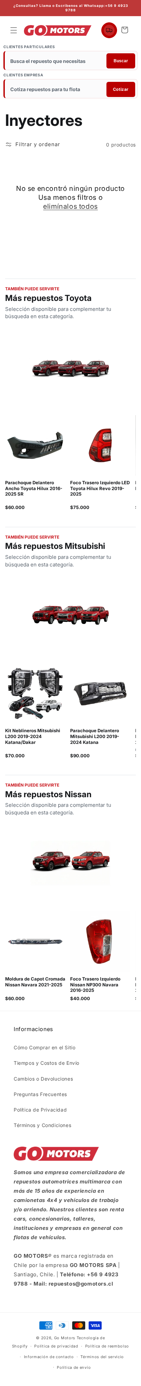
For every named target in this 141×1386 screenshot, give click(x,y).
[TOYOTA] (70, 367)
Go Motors (64, 1337)
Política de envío (74, 1367)
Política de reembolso (107, 1346)
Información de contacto (49, 1356)
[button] (13, 30)
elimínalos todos (70, 206)
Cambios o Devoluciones (43, 1079)
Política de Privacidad (40, 1110)
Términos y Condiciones (42, 1125)
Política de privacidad (56, 1346)
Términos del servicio (102, 1356)
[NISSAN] (70, 864)
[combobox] (71, 61)
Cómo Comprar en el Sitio (44, 1047)
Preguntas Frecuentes (40, 1094)
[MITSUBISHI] (70, 615)
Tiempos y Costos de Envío (46, 1063)
